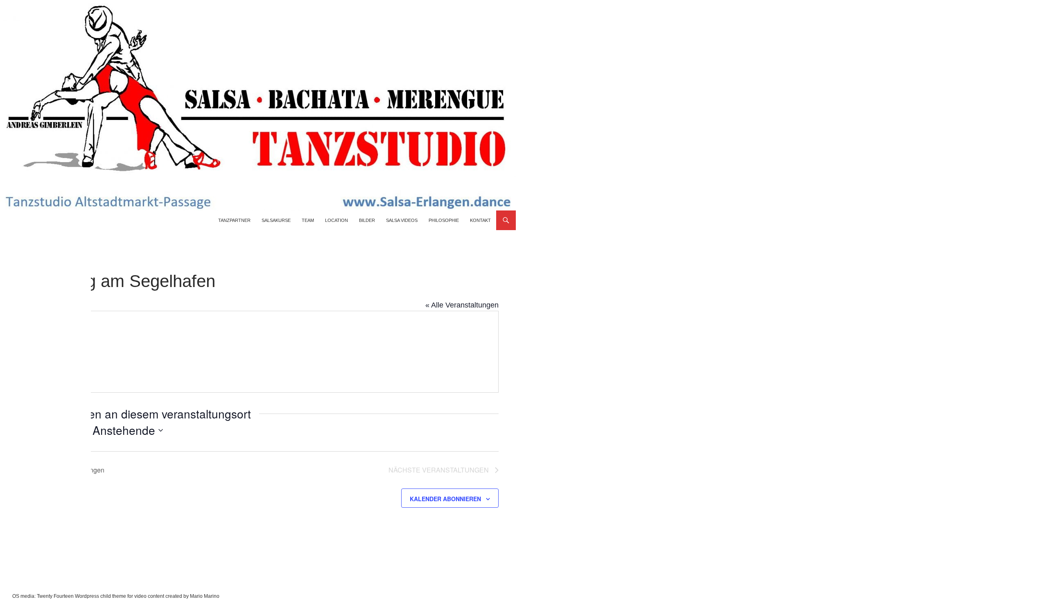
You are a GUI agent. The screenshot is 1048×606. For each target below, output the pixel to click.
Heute (73, 429)
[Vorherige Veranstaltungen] (33, 430)
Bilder (367, 220)
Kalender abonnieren (445, 499)
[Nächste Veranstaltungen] (49, 430)
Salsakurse (276, 220)
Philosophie (444, 220)
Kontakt (480, 220)
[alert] (23, 453)
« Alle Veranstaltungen (462, 305)
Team (308, 220)
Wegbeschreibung (61, 335)
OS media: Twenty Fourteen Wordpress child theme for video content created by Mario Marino (115, 596)
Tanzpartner (234, 220)
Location (336, 220)
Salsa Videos (402, 220)
